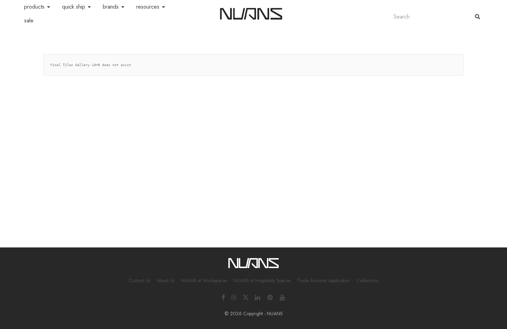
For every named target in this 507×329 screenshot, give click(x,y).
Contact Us (139, 280)
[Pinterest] (270, 296)
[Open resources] (163, 7)
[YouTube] (283, 296)
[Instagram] (233, 296)
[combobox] (427, 17)
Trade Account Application (323, 280)
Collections (367, 280)
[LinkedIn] (258, 296)
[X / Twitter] (245, 296)
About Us (166, 280)
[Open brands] (122, 7)
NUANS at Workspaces (204, 280)
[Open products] (48, 7)
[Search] (477, 17)
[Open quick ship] (89, 7)
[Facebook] (223, 296)
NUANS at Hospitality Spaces (262, 280)
